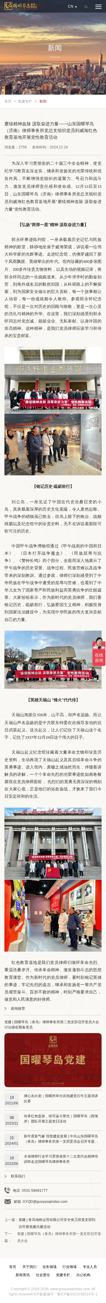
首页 (7, 101)
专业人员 (90, 1267)
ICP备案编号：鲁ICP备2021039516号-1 (65, 1294)
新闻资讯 (23, 1275)
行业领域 (69, 1267)
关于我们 (29, 1267)
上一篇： (49, 1223)
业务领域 (49, 1267)
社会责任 (43, 1275)
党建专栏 (25, 101)
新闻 (43, 101)
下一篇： (52, 1237)
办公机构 (83, 1275)
